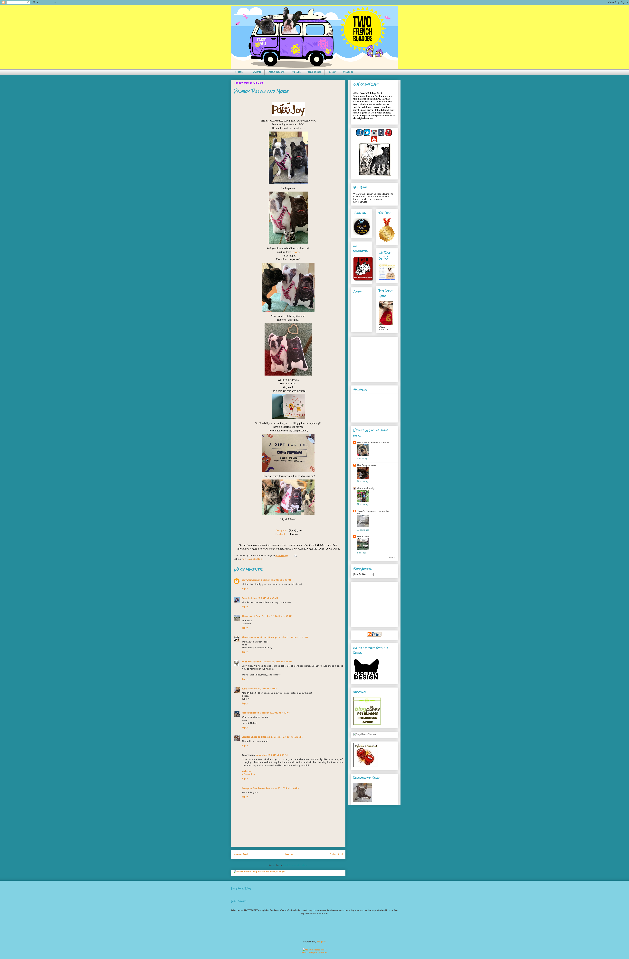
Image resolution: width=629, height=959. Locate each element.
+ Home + (239, 72)
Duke (244, 598)
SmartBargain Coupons (314, 952)
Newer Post (241, 854)
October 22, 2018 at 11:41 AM (293, 637)
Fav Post (332, 72)
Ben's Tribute (314, 72)
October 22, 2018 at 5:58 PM (277, 661)
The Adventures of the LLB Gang (259, 637)
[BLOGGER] (374, 636)
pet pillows (257, 559)
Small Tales (363, 536)
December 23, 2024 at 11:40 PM (282, 788)
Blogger (321, 941)
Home (289, 854)
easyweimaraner (251, 580)
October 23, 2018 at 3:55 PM (288, 736)
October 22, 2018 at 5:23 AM (276, 580)
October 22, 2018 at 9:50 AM (277, 616)
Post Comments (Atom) (295, 865)
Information (248, 774)
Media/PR (348, 72)
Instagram (281, 530)
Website (246, 771)
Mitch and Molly (366, 488)
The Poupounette (366, 465)
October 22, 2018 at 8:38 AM (263, 598)
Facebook (280, 534)
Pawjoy (295, 252)
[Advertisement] (373, 358)
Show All (392, 557)
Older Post (336, 854)
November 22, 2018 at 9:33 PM (272, 755)
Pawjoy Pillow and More (261, 91)
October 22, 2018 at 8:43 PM (275, 712)
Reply (245, 588)
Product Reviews (276, 72)
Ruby (244, 688)
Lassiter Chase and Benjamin (257, 736)
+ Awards (256, 72)
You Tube (296, 72)
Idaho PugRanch (250, 712)
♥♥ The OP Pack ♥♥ (251, 661)
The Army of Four (251, 616)
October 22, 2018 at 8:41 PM (262, 688)
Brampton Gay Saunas (253, 788)
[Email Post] (295, 555)
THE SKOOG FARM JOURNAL (373, 442)
